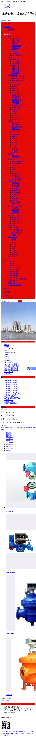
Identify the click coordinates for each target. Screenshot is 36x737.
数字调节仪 (15, 169)
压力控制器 (15, 212)
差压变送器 (15, 115)
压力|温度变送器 (13, 111)
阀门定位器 (15, 129)
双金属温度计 (12, 75)
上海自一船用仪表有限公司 (17, 279)
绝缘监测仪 (15, 254)
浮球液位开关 (16, 200)
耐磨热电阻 (15, 67)
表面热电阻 (15, 73)
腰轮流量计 (15, 142)
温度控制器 (15, 210)
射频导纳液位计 (17, 192)
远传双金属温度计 (18, 80)
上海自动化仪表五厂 (14, 267)
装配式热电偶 (16, 46)
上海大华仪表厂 (13, 283)
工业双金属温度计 (18, 78)
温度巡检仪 (15, 175)
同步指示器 (15, 250)
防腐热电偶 (15, 44)
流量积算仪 (15, 171)
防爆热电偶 (15, 42)
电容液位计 (15, 187)
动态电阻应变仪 (17, 223)
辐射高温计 (12, 256)
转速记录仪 (15, 235)
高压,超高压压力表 (18, 107)
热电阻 (10, 57)
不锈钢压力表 (16, 86)
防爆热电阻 (15, 63)
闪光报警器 (15, 177)
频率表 (14, 242)
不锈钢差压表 (16, 96)
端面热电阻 (15, 69)
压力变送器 (15, 109)
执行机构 (11, 160)
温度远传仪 (15, 173)
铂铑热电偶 (15, 53)
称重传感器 (15, 219)
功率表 (14, 244)
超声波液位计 (16, 194)
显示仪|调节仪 (12, 165)
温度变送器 (15, 119)
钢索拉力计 (15, 204)
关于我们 (11, 297)
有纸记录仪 (15, 158)
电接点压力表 (16, 100)
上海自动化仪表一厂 (14, 261)
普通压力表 (15, 84)
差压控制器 (15, 214)
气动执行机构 (16, 163)
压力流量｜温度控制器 (15, 206)
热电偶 (10, 36)
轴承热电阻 (15, 65)
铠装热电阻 (15, 59)
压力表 (10, 82)
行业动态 (11, 31)
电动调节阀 (15, 123)
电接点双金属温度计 (18, 77)
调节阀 (10, 121)
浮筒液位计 (15, 183)
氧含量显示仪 (16, 179)
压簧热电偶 (15, 51)
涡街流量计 (15, 134)
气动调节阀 (15, 125)
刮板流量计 (15, 152)
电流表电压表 (12, 237)
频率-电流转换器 (17, 231)
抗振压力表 (15, 88)
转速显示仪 (15, 227)
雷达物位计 (15, 196)
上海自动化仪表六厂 (14, 269)
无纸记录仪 (15, 156)
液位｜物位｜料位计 (14, 181)
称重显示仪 (15, 217)
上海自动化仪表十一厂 (15, 275)
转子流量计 (15, 140)
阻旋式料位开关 (17, 198)
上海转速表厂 (12, 281)
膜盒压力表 (15, 94)
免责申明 (7, 7)
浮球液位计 (15, 188)
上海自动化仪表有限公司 (9, 427)
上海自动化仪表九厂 (14, 273)
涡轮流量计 (15, 138)
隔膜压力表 (15, 90)
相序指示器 (15, 252)
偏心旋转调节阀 (17, 127)
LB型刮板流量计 (10, 511)
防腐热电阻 (15, 71)
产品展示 (22, 427)
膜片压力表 (15, 92)
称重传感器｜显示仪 (14, 215)
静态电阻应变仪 (17, 221)
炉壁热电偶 (15, 48)
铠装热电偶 (15, 40)
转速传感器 (15, 229)
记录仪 (10, 154)
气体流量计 (15, 148)
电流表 (14, 239)
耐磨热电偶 (15, 38)
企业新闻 (11, 29)
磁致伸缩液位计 (17, 190)
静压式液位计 (16, 185)
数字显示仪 (15, 167)
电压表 (14, 241)
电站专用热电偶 (17, 55)
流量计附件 (15, 150)
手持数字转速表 (17, 233)
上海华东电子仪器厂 (14, 285)
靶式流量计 (15, 144)
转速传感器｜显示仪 (14, 225)
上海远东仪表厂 (13, 277)
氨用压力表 (15, 102)
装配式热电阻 (16, 61)
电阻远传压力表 (17, 105)
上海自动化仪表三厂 (14, 263)
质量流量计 (15, 146)
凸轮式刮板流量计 (10, 572)
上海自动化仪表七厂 (14, 271)
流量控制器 (15, 208)
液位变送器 (15, 117)
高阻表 (14, 246)
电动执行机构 (16, 161)
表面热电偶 (15, 50)
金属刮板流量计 (10, 633)
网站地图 (7, 5)
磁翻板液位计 (16, 202)
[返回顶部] (6, 700)
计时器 (14, 248)
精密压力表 (15, 98)
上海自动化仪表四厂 (14, 265)
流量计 (10, 132)
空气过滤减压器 (17, 131)
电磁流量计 (15, 136)
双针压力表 (15, 104)
